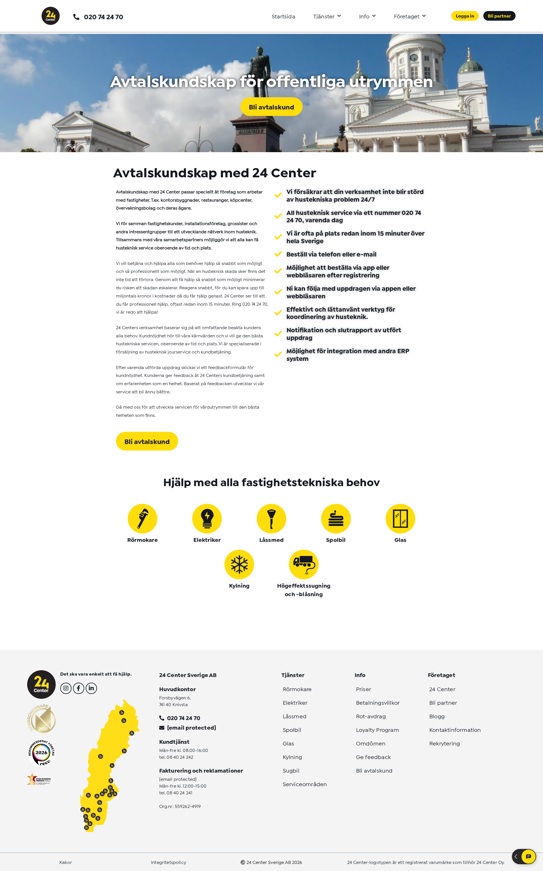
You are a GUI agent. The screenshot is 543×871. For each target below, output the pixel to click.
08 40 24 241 (179, 792)
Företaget (407, 15)
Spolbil (336, 539)
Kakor (65, 861)
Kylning (239, 585)
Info (364, 15)
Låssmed (271, 539)
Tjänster (324, 15)
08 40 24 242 (180, 756)
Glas (401, 539)
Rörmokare (142, 539)
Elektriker (207, 539)
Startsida (283, 15)
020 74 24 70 (103, 16)
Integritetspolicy (168, 861)
